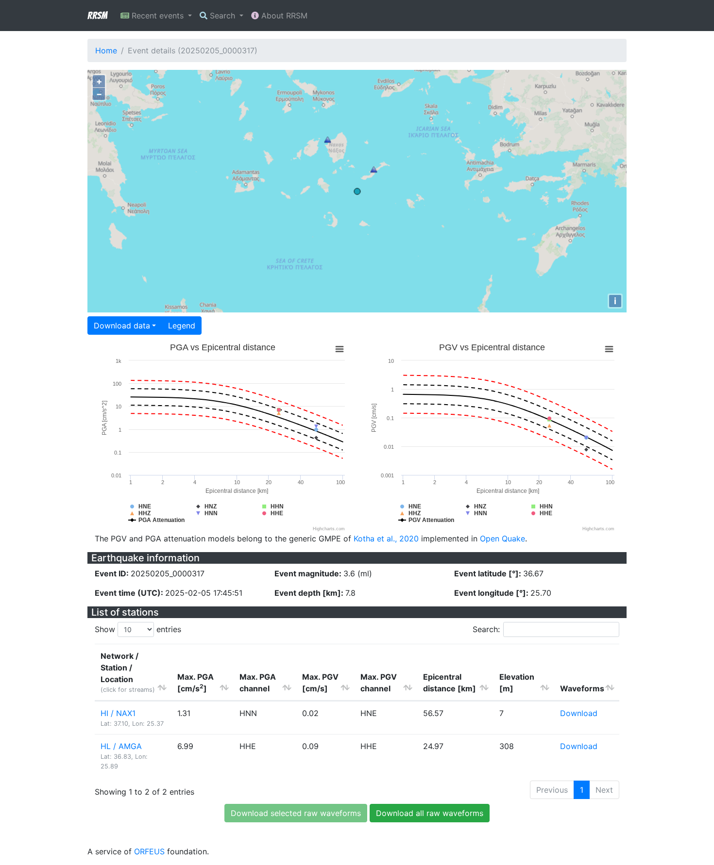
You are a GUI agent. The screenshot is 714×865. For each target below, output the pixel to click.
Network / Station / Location (128, 672)
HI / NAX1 (118, 713)
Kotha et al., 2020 (386, 538)
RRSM (97, 15)
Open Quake (502, 538)
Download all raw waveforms (429, 813)
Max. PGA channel (257, 682)
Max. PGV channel (378, 682)
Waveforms (582, 688)
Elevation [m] (516, 682)
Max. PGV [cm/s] (320, 682)
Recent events (157, 15)
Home (106, 50)
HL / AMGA (121, 746)
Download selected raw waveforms (296, 813)
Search (222, 15)
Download (578, 713)
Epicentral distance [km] (449, 682)
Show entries (138, 629)
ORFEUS (149, 851)
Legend (181, 325)
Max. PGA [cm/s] (195, 682)
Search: (486, 629)
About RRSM (283, 15)
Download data (122, 325)
